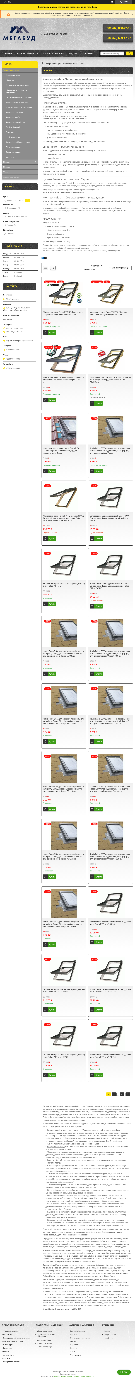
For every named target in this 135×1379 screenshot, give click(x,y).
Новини (6, 167)
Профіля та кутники (11, 1362)
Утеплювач (10, 157)
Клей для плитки (13, 137)
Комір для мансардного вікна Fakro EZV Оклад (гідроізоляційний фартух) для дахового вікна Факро (61, 450)
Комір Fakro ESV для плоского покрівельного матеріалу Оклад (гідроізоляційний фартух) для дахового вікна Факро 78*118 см (63, 788)
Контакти (88, 53)
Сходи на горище (13, 152)
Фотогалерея (75, 1355)
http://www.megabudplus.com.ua (19, 341)
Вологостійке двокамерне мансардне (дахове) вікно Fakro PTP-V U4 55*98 (110, 923)
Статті (5, 172)
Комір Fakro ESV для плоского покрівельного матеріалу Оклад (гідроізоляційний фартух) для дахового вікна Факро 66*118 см (63, 721)
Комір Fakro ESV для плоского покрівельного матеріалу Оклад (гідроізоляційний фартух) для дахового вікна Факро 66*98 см (110, 653)
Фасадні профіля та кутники (18, 142)
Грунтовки (10, 132)
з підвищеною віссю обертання (67, 1190)
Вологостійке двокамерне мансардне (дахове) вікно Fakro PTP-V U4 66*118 (110, 990)
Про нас (6, 162)
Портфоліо (74, 1345)
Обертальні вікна (55, 1146)
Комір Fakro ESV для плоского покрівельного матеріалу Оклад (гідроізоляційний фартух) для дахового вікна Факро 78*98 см (110, 721)
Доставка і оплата (77, 1331)
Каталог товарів (25, 53)
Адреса (107, 1331)
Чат (126, 1372)
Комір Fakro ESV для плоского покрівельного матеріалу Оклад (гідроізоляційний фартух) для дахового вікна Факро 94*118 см (110, 856)
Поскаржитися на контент (63, 1376)
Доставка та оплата (53, 53)
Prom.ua (80, 1372)
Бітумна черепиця (13, 147)
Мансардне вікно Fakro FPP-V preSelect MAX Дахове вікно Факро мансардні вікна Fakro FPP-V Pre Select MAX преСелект (63, 518)
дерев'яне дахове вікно (104, 1305)
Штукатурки (8, 1345)
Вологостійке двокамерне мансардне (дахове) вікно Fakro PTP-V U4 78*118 (110, 1056)
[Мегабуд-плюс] (19, 34)
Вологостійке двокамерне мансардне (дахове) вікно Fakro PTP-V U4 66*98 (64, 990)
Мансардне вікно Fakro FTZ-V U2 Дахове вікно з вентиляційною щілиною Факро (108, 313)
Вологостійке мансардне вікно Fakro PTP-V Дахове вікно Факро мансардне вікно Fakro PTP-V (109, 518)
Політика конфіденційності (84, 1376)
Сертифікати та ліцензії (80, 1338)
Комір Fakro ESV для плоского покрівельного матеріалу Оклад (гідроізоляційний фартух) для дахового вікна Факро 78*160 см (63, 856)
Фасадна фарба (13, 117)
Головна (7, 53)
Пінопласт (10, 80)
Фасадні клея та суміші (13, 1341)
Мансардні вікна (70, 64)
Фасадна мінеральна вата (17, 102)
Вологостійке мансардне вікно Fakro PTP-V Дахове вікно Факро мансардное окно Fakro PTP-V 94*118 (109, 585)
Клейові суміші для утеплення (19, 107)
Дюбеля (6, 1358)
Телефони (108, 1338)
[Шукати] (129, 53)
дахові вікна (92, 1229)
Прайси (73, 1334)
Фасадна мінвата (10, 1331)
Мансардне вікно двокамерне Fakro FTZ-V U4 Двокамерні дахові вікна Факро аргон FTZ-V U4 (63, 379)
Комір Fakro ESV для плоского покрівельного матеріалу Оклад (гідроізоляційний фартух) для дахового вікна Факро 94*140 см (63, 924)
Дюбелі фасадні (13, 127)
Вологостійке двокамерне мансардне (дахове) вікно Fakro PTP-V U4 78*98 (64, 1056)
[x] (45, 258)
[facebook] (43, 258)
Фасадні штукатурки (14, 112)
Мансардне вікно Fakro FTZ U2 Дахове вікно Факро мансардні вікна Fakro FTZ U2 (63, 313)
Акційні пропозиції (11, 177)
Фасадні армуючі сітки (15, 122)
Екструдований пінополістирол (19, 97)
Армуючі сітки (9, 1355)
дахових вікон (111, 1297)
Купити (52, 332)
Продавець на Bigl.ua (68, 1374)
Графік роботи (110, 1334)
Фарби (6, 1351)
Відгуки (73, 53)
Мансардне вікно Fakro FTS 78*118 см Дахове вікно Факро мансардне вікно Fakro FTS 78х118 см (110, 379)
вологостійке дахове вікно (61, 1305)
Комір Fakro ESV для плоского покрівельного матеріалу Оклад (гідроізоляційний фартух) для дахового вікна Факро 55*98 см (63, 653)
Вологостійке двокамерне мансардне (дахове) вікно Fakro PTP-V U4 (64, 584)
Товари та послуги (53, 64)
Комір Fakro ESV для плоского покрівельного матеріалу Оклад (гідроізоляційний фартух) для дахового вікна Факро (110, 450)
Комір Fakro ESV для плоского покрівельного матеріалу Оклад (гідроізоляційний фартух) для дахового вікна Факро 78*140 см (110, 788)
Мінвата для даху (44, 1331)
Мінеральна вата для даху (17, 85)
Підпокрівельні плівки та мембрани (16, 91)
